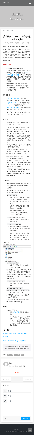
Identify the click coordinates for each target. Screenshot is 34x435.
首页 (4, 30)
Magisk (17, 355)
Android (10, 355)
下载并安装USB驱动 (13, 107)
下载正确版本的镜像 (13, 98)
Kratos (12, 431)
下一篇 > (28, 379)
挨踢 (8, 30)
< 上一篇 (6, 379)
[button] (17, 372)
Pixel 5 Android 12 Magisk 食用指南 (14, 341)
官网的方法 (16, 312)
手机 (22, 355)
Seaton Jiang (24, 431)
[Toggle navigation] (30, 3)
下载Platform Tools (13, 103)
